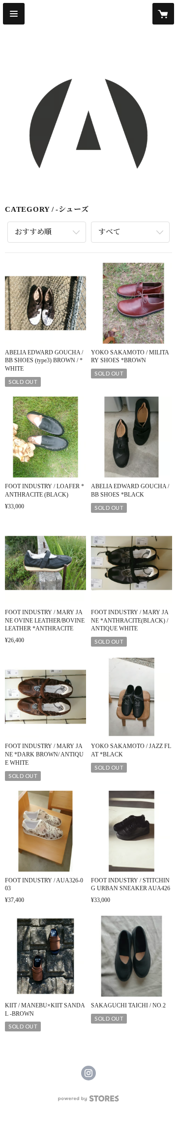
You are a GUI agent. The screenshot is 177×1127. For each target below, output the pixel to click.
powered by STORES (88, 1101)
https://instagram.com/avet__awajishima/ (88, 1073)
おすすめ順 (33, 232)
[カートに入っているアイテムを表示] (163, 14)
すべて (109, 232)
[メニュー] (14, 14)
